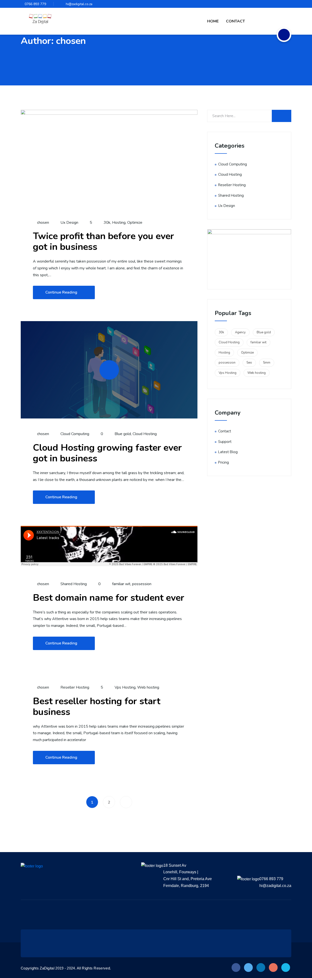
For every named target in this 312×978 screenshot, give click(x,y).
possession (141, 584)
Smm (266, 362)
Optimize (134, 222)
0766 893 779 (35, 4)
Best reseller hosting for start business (96, 706)
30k (107, 222)
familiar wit (121, 584)
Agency (240, 332)
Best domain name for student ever (108, 597)
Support (225, 441)
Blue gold (123, 434)
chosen (42, 222)
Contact (235, 21)
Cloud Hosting (145, 434)
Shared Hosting (73, 584)
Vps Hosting (125, 687)
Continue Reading (61, 292)
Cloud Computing (74, 434)
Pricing (223, 462)
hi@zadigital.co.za (79, 4)
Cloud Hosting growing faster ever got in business (107, 453)
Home (213, 21)
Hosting (119, 222)
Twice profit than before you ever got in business (103, 241)
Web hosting (148, 687)
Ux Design (69, 222)
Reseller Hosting (74, 687)
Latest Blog (228, 451)
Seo (249, 362)
